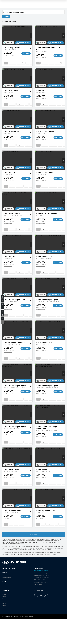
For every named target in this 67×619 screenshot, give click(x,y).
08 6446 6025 (5, 584)
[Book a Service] (2, 318)
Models (4, 594)
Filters (7, 16)
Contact (4, 608)
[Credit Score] (2, 300)
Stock (3, 598)
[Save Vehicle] (30, 49)
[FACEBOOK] (36, 595)
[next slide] (31, 35)
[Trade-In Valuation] (2, 297)
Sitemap (30, 616)
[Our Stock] (2, 315)
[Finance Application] (2, 304)
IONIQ (4, 596)
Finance (4, 605)
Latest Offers (5, 601)
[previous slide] (3, 35)
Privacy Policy (24, 616)
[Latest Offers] (2, 307)
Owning (4, 603)
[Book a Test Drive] (2, 311)
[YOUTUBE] (46, 595)
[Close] (2, 322)
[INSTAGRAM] (41, 595)
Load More (33, 534)
